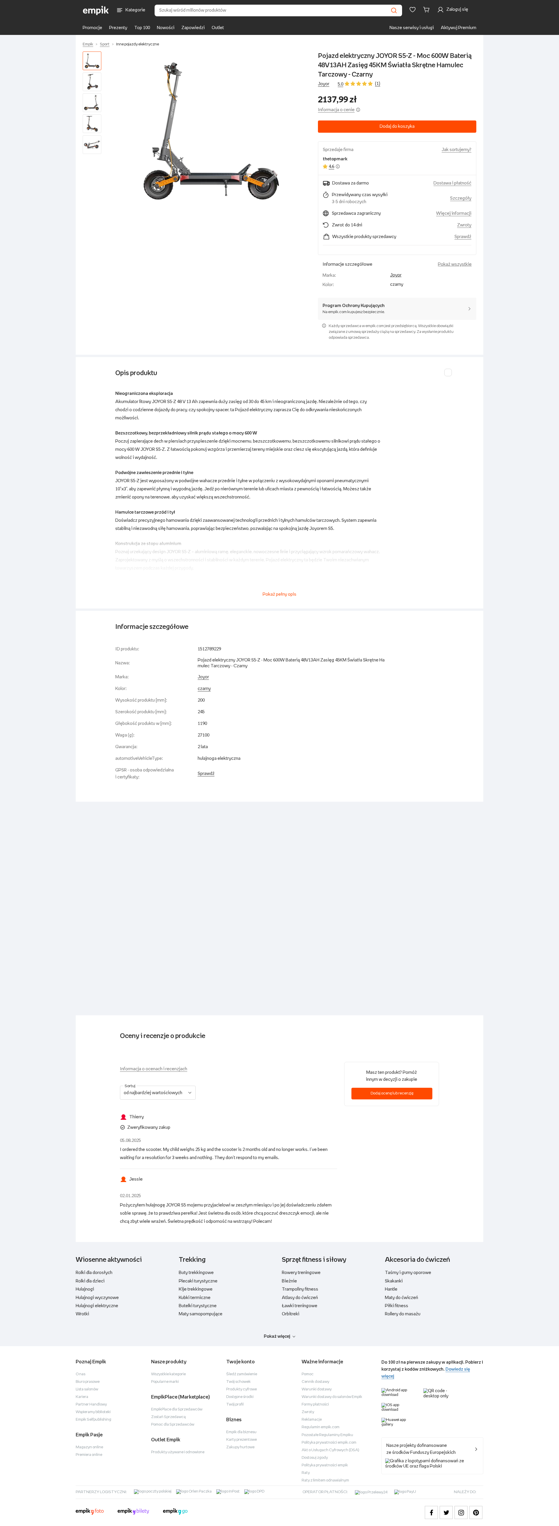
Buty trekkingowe (196, 1273)
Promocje (92, 28)
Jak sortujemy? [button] (456, 150)
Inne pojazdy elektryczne (137, 44)
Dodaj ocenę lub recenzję (392, 1093)
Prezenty (118, 28)
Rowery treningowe (301, 1273)
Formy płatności (315, 1404)
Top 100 (142, 28)
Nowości (165, 28)
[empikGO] (175, 1512)
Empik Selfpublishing (93, 1420)
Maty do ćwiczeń (401, 1298)
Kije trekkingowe (196, 1289)
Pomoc (308, 1374)
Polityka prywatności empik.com (329, 1443)
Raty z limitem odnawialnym (325, 1480)
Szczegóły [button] (460, 198)
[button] (210, 131)
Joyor (323, 84)
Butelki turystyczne (198, 1306)
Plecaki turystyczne (198, 1281)
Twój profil (235, 1404)
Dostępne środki (240, 1397)
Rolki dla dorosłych (94, 1273)
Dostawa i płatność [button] (452, 183)
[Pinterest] (475, 1512)
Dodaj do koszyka (397, 126)
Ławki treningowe (299, 1306)
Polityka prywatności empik (325, 1465)
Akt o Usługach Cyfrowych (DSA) (330, 1450)
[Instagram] (461, 1512)
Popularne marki (165, 1382)
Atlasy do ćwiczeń (300, 1298)
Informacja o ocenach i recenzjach (153, 1069)
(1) (377, 83)
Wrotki (82, 1314)
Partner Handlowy (91, 1404)
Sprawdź (462, 237)
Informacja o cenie (336, 110)
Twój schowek (238, 1382)
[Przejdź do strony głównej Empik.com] (96, 10)
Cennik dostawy (315, 1382)
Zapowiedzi (193, 28)
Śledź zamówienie (241, 1374)
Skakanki (394, 1281)
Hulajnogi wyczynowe (97, 1298)
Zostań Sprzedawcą (168, 1417)
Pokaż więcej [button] (277, 1336)
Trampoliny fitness (300, 1289)
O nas (80, 1374)
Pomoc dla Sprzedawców (172, 1424)
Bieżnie (289, 1281)
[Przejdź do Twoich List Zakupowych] (412, 9)
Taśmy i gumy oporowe (408, 1273)
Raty (306, 1473)
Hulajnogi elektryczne (97, 1306)
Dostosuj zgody (315, 1458)
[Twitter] (446, 1512)
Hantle (391, 1289)
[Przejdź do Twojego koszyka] (427, 9)
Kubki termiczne (194, 1298)
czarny (204, 688)
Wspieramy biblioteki (93, 1412)
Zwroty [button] (464, 225)
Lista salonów (87, 1389)
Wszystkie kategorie (168, 1374)
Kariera (82, 1397)
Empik (88, 44)
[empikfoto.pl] (90, 1512)
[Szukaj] (393, 10)
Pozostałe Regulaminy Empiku (327, 1435)
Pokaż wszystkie (455, 264)
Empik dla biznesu (241, 1432)
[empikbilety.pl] (133, 1512)
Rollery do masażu (402, 1314)
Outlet (218, 28)
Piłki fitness (396, 1306)
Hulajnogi (85, 1289)
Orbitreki (290, 1314)
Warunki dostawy (317, 1389)
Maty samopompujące (200, 1314)
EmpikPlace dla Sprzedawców (176, 1409)
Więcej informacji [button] (453, 213)
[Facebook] (431, 1512)
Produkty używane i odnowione (177, 1452)
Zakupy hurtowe (240, 1447)
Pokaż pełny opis (279, 594)
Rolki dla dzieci (90, 1281)
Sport (104, 44)
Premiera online (89, 1455)
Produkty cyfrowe (241, 1389)
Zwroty (308, 1412)
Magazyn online (89, 1447)
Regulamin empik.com (320, 1427)
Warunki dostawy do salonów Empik (332, 1397)
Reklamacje (312, 1420)
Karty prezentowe (241, 1440)
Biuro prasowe (88, 1382)
